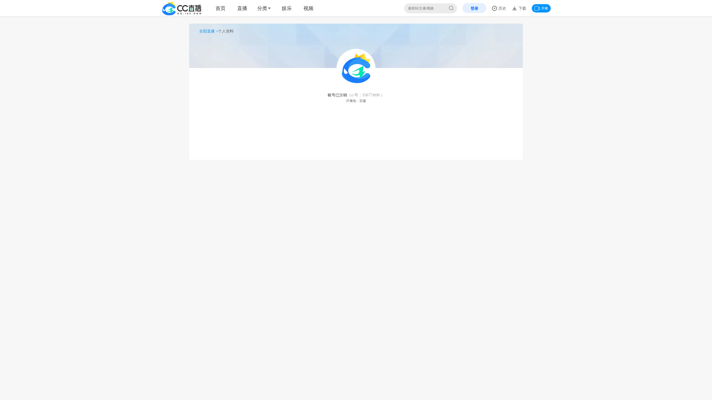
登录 (474, 8)
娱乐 (287, 8)
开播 (544, 8)
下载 (521, 8)
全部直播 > (208, 31)
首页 (221, 8)
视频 (308, 8)
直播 (242, 8)
